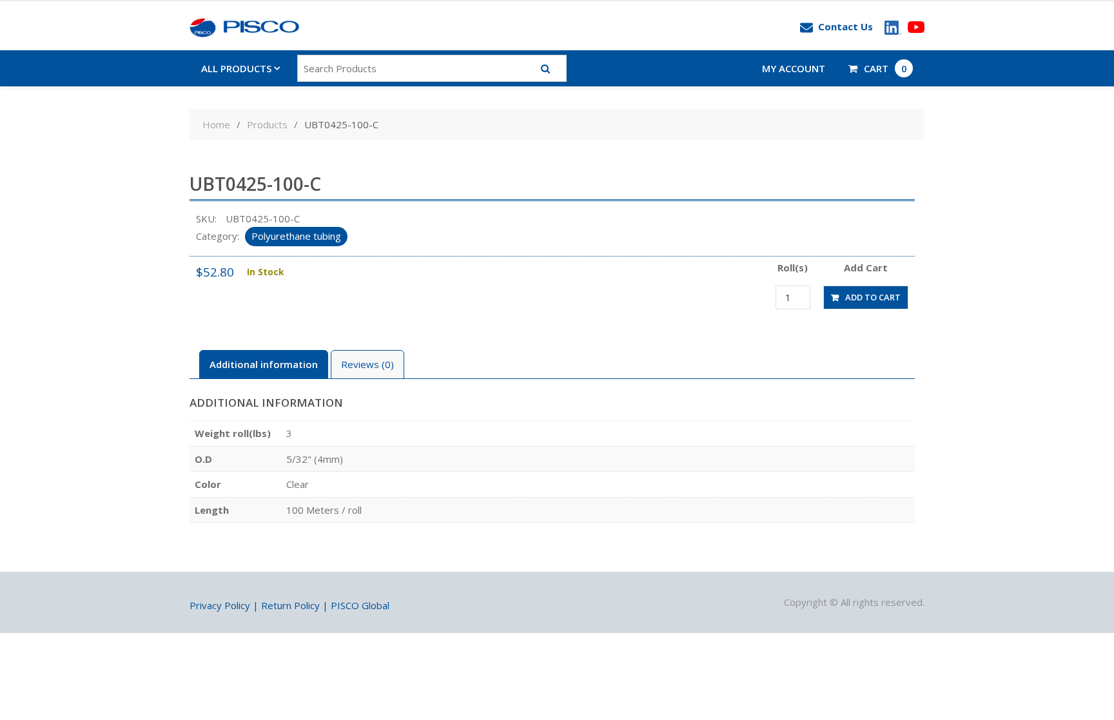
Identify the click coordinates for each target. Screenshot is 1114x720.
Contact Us (845, 26)
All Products (236, 68)
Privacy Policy (220, 605)
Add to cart (873, 297)
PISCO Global (360, 605)
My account (793, 68)
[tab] (263, 364)
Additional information (264, 364)
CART (885, 68)
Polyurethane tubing (296, 235)
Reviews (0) (367, 364)
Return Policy (290, 605)
